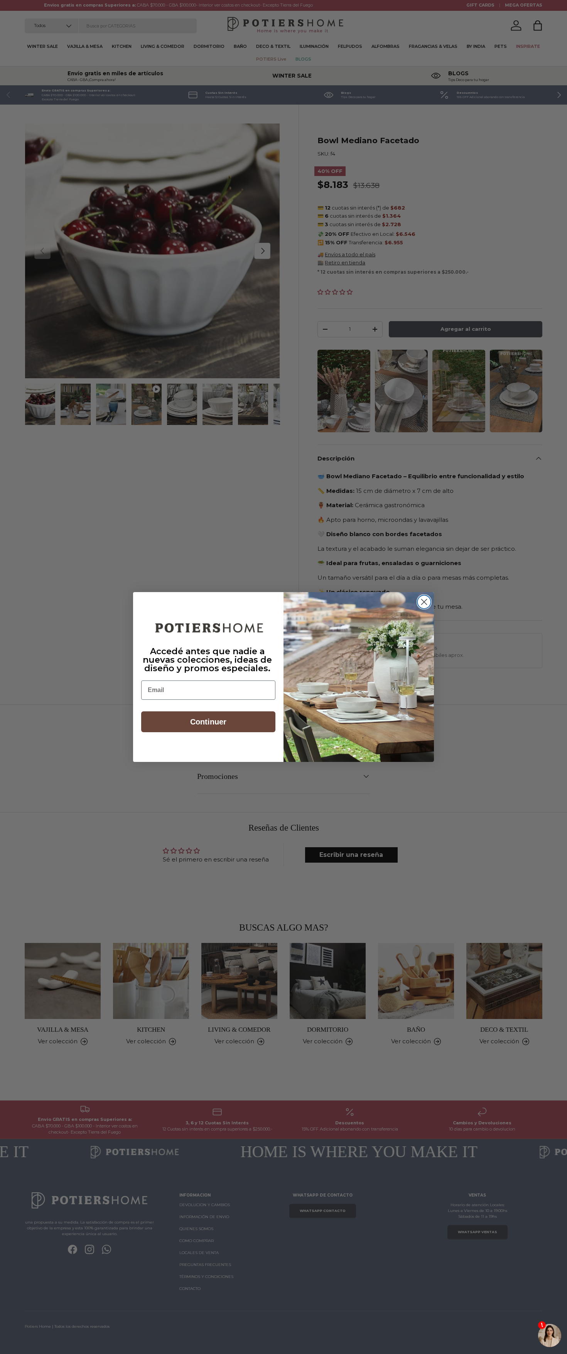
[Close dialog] (424, 602)
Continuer (208, 722)
